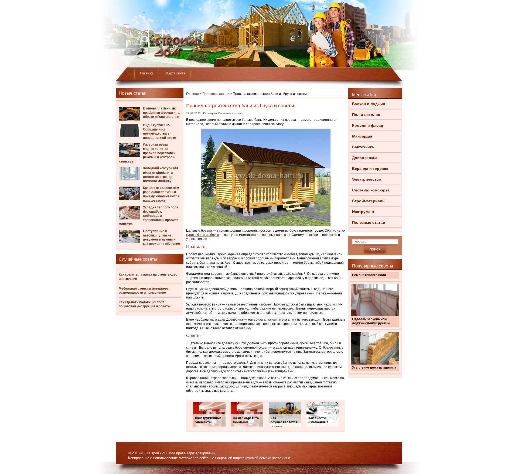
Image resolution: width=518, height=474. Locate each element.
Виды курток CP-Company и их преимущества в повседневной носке (159, 131)
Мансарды (362, 136)
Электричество (366, 179)
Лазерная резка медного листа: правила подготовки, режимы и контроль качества (147, 153)
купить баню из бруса (202, 235)
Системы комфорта (371, 190)
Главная (146, 73)
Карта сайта (175, 73)
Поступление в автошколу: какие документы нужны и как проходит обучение (161, 237)
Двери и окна (364, 158)
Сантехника (363, 147)
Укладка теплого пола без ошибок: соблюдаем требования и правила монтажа (149, 215)
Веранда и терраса (370, 168)
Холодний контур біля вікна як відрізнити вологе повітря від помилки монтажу (160, 174)
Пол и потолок (366, 114)
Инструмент (363, 211)
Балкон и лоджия (368, 104)
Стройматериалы (369, 201)
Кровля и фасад (367, 125)
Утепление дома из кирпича (374, 367)
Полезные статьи (368, 222)
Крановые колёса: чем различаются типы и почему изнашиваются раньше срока (161, 194)
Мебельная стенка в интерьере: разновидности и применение (144, 291)
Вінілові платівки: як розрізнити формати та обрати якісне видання (161, 113)
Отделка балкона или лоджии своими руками (371, 321)
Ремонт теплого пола (369, 275)
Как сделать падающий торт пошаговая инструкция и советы (145, 304)
